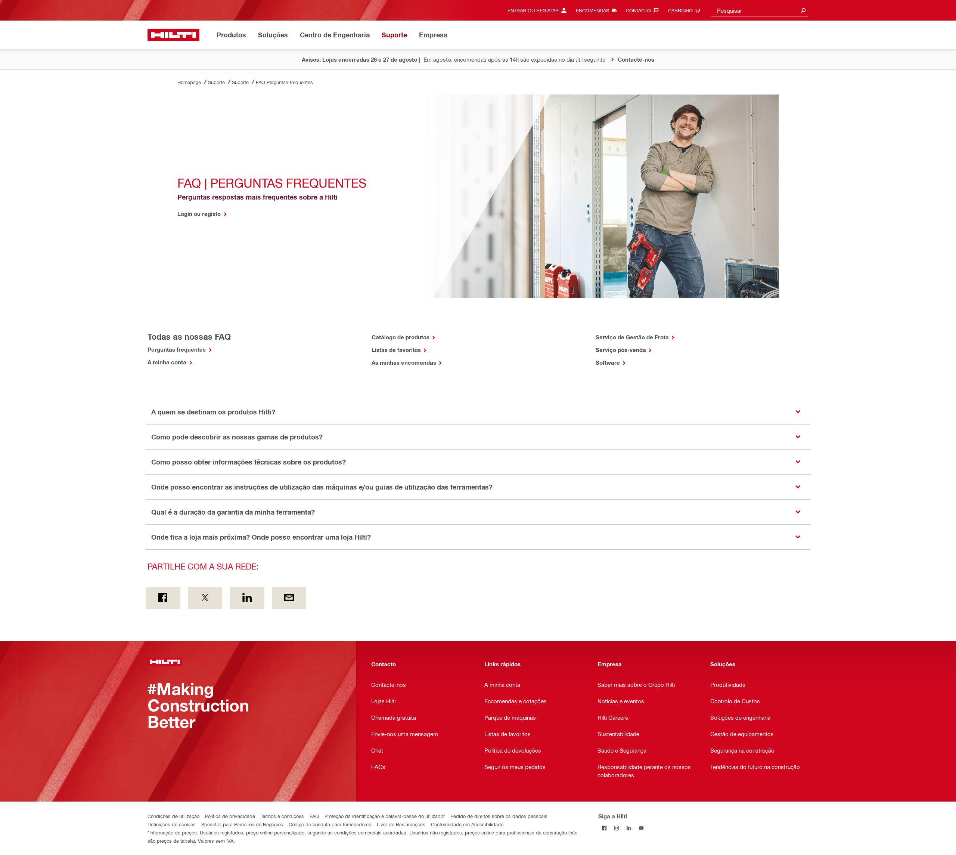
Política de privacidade (230, 816)
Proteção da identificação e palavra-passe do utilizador (385, 816)
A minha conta (168, 362)
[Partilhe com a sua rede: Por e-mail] (289, 598)
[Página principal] (173, 35)
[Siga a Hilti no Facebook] (604, 828)
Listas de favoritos (397, 349)
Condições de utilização (173, 816)
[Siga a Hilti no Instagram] (617, 828)
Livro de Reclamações (401, 824)
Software (608, 362)
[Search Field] (803, 10)
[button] (478, 412)
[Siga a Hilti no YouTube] (641, 828)
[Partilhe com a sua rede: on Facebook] (163, 598)
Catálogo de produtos (401, 337)
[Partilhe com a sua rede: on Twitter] (205, 598)
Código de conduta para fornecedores (330, 824)
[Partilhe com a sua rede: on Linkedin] (247, 598)
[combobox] (759, 10)
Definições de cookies (172, 824)
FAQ (314, 816)
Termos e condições (282, 816)
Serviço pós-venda (622, 349)
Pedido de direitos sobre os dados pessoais (498, 816)
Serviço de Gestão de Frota (633, 337)
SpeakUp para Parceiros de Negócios (242, 824)
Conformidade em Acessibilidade (467, 824)
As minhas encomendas (405, 362)
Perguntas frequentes (177, 349)
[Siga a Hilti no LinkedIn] (629, 828)
